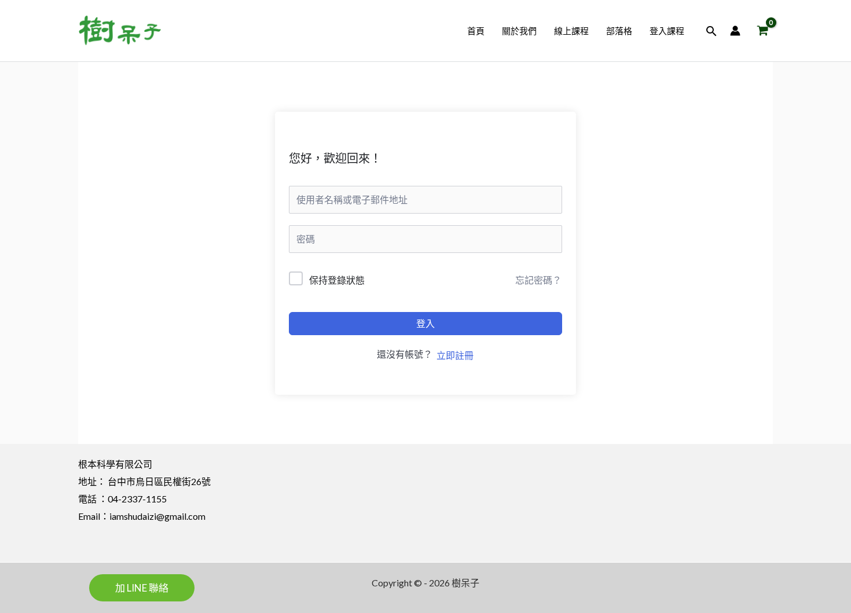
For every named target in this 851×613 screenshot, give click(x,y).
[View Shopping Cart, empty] (762, 31)
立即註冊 (455, 355)
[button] (711, 31)
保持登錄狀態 (337, 279)
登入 (425, 323)
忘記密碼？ (538, 279)
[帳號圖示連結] (735, 30)
